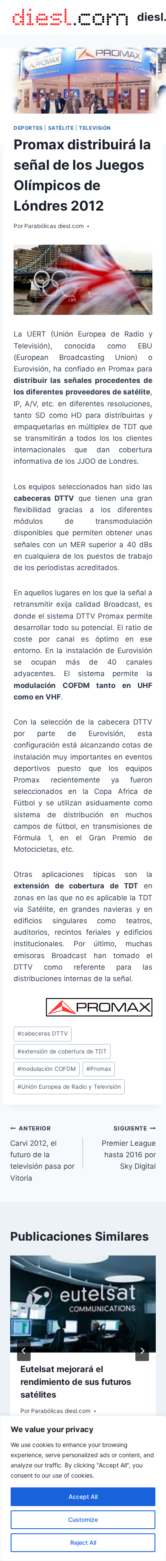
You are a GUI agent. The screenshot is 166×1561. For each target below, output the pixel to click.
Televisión (95, 128)
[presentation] (83, 1304)
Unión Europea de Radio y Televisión (69, 1086)
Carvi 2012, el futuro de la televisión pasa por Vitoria (42, 1153)
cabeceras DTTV (42, 1033)
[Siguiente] (142, 1351)
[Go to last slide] (24, 1351)
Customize (83, 1519)
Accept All (83, 1496)
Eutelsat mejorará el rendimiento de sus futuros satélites (75, 1382)
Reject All (83, 1542)
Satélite (61, 128)
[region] (83, 1488)
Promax (98, 1068)
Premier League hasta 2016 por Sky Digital (129, 1147)
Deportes (28, 128)
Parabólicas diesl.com (54, 226)
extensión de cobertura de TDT (62, 1051)
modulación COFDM (46, 1068)
